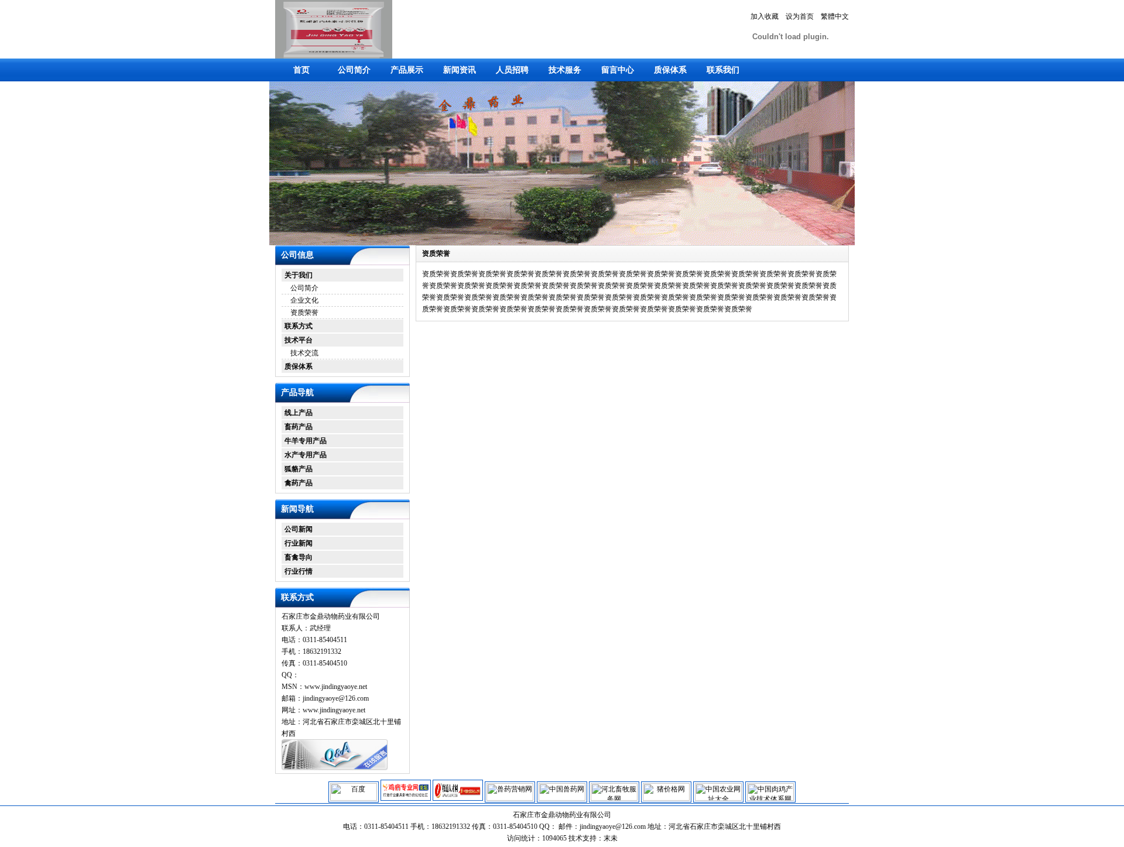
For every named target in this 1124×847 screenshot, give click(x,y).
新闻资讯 (459, 70)
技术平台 (299, 340)
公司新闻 (299, 529)
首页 (301, 70)
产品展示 (406, 70)
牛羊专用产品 (306, 441)
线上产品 (299, 413)
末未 (611, 838)
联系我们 (723, 70)
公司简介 (354, 70)
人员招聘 (512, 70)
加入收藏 (765, 16)
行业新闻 (299, 543)
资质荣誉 (304, 312)
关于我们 (299, 275)
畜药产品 (299, 427)
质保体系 (670, 70)
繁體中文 (835, 16)
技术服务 (565, 70)
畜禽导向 (299, 557)
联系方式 (299, 326)
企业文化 (304, 300)
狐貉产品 (299, 469)
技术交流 (304, 353)
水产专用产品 (306, 455)
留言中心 (617, 70)
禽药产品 (299, 483)
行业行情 (299, 571)
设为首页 (800, 16)
